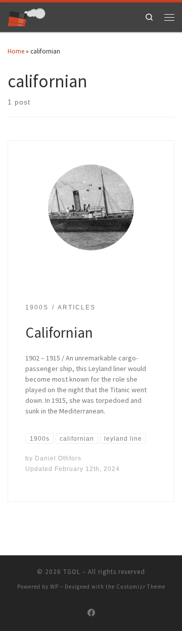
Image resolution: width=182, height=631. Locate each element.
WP (54, 586)
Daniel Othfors (58, 458)
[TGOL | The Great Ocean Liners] (27, 16)
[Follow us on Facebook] (91, 613)
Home (16, 51)
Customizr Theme (140, 586)
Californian (59, 332)
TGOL (71, 571)
